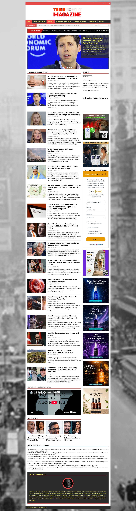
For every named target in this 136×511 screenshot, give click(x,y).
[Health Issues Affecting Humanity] (36, 286)
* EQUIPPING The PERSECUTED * (36, 453)
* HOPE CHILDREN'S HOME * (35, 461)
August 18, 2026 (52, 354)
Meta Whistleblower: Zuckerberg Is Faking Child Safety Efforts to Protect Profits (63, 226)
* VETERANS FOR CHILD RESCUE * (36, 467)
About (101, 21)
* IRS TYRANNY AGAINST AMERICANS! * (37, 465)
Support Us (92, 21)
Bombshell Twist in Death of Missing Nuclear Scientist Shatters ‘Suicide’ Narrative (62, 369)
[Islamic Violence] (36, 191)
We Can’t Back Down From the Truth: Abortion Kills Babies (62, 281)
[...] (103, 55)
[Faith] (36, 172)
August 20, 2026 (52, 211)
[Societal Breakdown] (36, 118)
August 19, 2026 (52, 301)
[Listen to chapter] (106, 87)
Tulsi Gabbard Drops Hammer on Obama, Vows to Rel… (35, 438)
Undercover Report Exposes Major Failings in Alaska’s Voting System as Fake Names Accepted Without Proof (62, 132)
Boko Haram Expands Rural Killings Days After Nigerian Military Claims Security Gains (64, 187)
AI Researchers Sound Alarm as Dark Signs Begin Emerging (62, 94)
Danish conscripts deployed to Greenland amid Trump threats (60, 351)
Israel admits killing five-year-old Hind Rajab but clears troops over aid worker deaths (64, 262)
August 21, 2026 (52, 80)
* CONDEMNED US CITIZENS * (35, 449)
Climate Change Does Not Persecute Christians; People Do (62, 298)
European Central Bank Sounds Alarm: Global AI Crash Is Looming (63, 244)
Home (28, 21)
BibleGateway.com (94, 90)
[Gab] (109, 3)
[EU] (36, 249)
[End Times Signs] (36, 82)
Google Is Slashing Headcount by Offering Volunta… (53, 438)
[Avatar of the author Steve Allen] (68, 487)
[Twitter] (103, 3)
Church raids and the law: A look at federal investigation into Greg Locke (63, 317)
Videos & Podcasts (39, 21)
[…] (72, 88)
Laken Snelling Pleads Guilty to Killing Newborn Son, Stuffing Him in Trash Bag (93, 42)
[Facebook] (106, 3)
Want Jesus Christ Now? (63, 21)
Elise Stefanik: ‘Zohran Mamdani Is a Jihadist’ (72, 438)
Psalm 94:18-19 (102, 87)
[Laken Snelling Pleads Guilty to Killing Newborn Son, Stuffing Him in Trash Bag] (68, 52)
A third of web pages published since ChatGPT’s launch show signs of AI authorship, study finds (62, 206)
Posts (50, 21)
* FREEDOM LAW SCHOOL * (34, 458)
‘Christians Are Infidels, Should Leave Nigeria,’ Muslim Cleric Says (63, 167)
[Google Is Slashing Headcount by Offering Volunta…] (54, 427)
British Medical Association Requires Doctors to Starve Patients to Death (62, 77)
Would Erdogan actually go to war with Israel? (63, 334)
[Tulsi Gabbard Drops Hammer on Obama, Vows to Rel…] (35, 427)
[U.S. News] (36, 356)
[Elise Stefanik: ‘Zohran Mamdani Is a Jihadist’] (72, 427)
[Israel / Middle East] (36, 155)
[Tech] (36, 210)
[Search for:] (101, 25)
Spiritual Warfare (80, 21)
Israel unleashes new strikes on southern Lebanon (60, 150)
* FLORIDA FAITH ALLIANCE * (35, 456)
